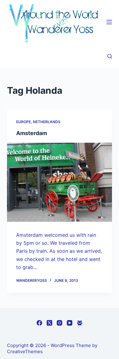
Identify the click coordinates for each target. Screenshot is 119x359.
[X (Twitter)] (49, 323)
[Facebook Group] (79, 323)
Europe (23, 121)
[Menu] (109, 22)
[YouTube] (69, 323)
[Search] (109, 56)
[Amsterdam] (59, 182)
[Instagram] (59, 323)
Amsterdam (31, 133)
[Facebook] (39, 323)
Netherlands (46, 121)
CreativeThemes (25, 351)
